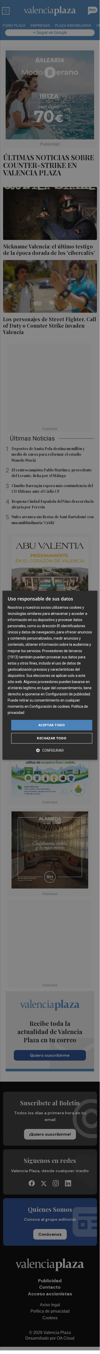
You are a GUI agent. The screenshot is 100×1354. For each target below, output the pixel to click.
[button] (50, 750)
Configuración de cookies (49, 707)
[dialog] (50, 675)
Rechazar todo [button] (51, 738)
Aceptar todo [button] (51, 725)
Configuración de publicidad (68, 694)
